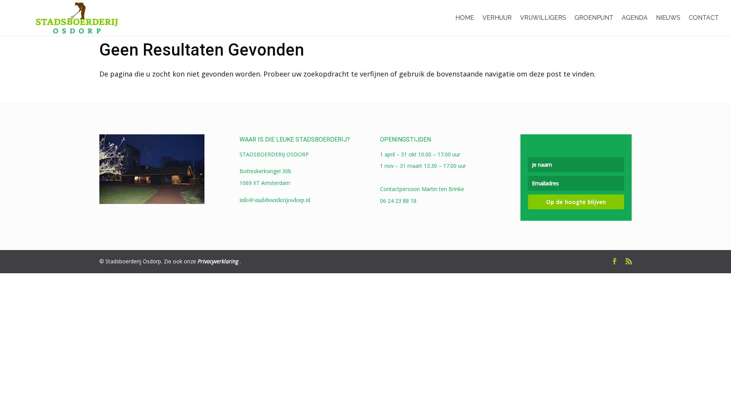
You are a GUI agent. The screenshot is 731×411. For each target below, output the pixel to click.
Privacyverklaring (218, 261)
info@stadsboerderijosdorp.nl (274, 200)
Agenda (635, 17)
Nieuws (668, 17)
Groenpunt (594, 17)
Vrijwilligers (543, 17)
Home (464, 17)
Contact (704, 17)
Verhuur (497, 17)
